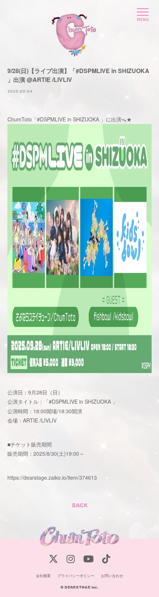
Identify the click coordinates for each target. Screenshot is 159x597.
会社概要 (43, 575)
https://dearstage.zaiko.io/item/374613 (52, 477)
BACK (80, 505)
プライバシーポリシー (75, 575)
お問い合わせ (112, 575)
